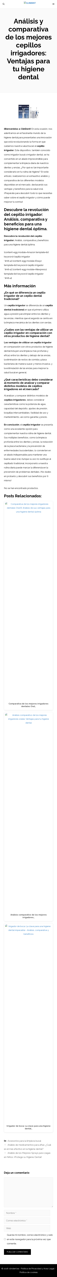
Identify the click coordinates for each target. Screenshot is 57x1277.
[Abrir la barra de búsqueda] (3, 4)
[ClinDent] (30, 4)
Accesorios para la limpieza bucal (24, 1141)
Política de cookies (29, 1272)
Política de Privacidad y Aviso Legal (38, 1268)
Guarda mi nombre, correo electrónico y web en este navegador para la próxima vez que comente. (30, 1239)
